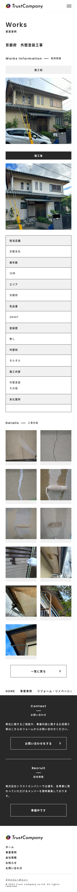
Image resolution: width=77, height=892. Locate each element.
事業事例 (11, 852)
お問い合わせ (14, 868)
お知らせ (11, 862)
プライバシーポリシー (17, 879)
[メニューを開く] (69, 6)
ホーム (10, 847)
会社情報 (11, 857)
